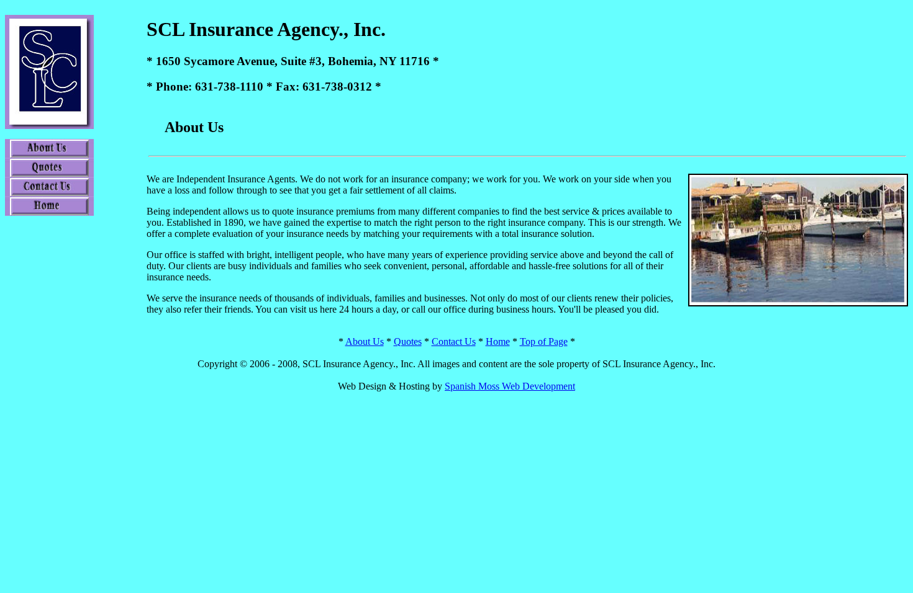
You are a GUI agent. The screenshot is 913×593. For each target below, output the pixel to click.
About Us (364, 341)
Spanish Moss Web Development (510, 386)
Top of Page (544, 341)
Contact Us (454, 341)
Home (498, 341)
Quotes (408, 341)
